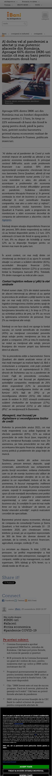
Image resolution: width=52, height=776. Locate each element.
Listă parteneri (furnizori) (9, 762)
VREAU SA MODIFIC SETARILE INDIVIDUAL (26, 771)
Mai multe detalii (18, 723)
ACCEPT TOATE (26, 767)
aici (35, 734)
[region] (26, 741)
